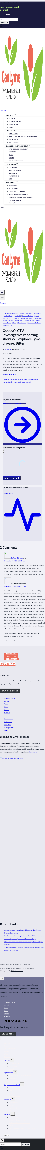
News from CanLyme (34, 323)
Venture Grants (15, 200)
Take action (11, 656)
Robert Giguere (17, 558)
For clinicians (14, 142)
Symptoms (12, 152)
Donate (3, 10)
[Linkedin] (14, 664)
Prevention (13, 167)
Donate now (11, 654)
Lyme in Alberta (7, 316)
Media (14, 323)
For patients (13, 139)
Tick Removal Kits (9, 7)
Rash (11, 155)
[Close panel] (2, 978)
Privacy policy (17, 964)
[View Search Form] (2, 292)
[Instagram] (8, 664)
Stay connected (10, 691)
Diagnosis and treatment (18, 149)
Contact (7, 713)
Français (3, 110)
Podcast (12, 203)
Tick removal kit (15, 121)
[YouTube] (11, 664)
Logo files (26, 964)
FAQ (6, 730)
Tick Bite (12, 118)
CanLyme (8, 349)
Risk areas (13, 173)
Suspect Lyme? (13, 1131)
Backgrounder (9, 728)
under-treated (26, 382)
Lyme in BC (17, 316)
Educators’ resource (17, 191)
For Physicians (23, 313)
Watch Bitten (9, 374)
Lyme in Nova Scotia (35, 318)
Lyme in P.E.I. (19, 320)
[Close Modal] (3, 451)
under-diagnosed (14, 382)
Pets (10, 179)
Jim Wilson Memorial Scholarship (21, 197)
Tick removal (14, 124)
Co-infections (7, 313)
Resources (13, 185)
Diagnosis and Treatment (12, 1085)
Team (6, 704)
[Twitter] (4, 664)
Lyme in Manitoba (27, 316)
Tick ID (11, 127)
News (8, 14)
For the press (8, 719)
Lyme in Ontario (8, 320)
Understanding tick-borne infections (23, 136)
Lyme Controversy (35, 313)
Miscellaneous (21, 323)
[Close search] (2, 1140)
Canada (20, 379)
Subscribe (7, 1057)
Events (6, 710)
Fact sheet (7, 725)
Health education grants (18, 194)
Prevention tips (14, 176)
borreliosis (13, 379)
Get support (13, 188)
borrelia (6, 379)
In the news (8, 722)
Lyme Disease (28, 379)
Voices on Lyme (7, 325)
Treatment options (16, 161)
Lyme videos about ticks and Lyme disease (22, 1128)
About (6, 701)
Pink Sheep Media (17, 971)
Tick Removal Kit (14, 1063)
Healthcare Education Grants (17, 1120)
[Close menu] (0, 1038)
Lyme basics (13, 134)
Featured (15, 313)
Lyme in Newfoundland (21, 318)
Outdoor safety (15, 170)
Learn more (33, 752)
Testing (11, 158)
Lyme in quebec (29, 320)
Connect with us (9, 698)
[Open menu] (2, 297)
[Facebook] (1, 664)
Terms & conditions (6, 964)
